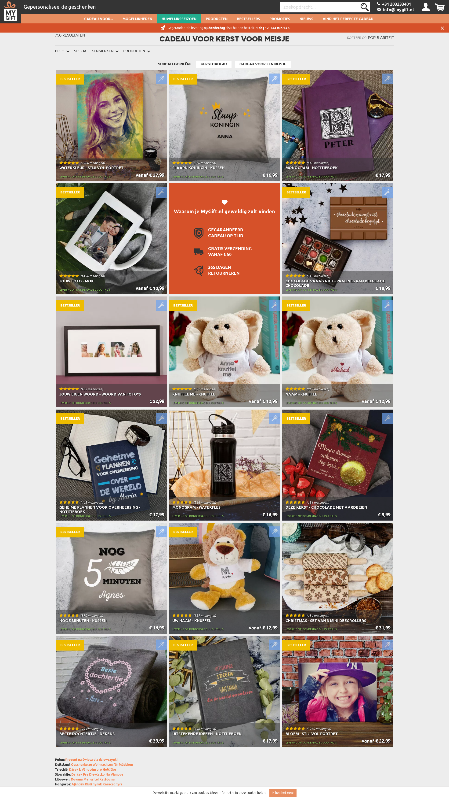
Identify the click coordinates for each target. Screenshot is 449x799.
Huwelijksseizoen (179, 19)
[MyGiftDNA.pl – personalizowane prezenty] (10, 11)
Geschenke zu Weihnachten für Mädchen (102, 765)
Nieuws (306, 19)
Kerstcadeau (214, 64)
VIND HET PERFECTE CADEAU (348, 19)
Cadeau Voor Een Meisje (262, 64)
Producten (217, 19)
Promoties (279, 19)
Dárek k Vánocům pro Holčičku (92, 770)
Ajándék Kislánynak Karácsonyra (97, 784)
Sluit (442, 28)
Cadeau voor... (98, 19)
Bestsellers (248, 19)
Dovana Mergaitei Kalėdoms (93, 779)
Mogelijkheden (137, 19)
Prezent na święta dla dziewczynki (91, 760)
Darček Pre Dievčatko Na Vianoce (97, 775)
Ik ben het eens (283, 793)
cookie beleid (256, 793)
